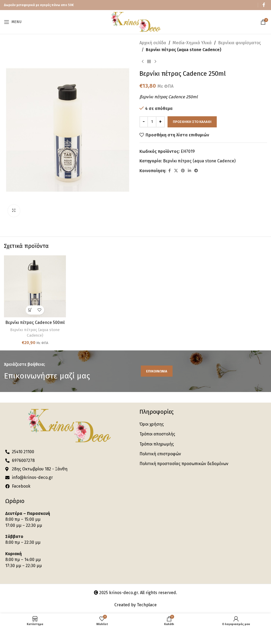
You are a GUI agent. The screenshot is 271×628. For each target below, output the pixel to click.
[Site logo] (135, 21)
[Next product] (155, 61)
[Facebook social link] (264, 5)
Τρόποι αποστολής (157, 434)
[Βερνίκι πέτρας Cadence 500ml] (35, 286)
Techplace (147, 604)
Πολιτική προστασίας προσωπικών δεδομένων (183, 463)
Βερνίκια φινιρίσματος (239, 42)
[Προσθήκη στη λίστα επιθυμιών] (39, 310)
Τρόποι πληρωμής (156, 444)
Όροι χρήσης (151, 424)
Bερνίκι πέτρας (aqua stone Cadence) (183, 49)
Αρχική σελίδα (152, 42)
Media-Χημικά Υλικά (192, 42)
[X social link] (176, 171)
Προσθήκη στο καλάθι (192, 122)
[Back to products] (149, 61)
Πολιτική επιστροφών (160, 453)
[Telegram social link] (196, 171)
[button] (30, 310)
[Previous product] (142, 61)
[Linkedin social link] (189, 171)
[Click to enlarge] (14, 211)
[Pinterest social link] (182, 171)
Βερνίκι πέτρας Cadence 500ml (35, 322)
